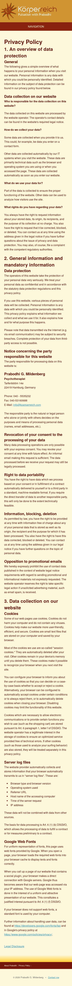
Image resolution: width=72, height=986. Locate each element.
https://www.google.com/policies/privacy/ (28, 934)
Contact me (53, 977)
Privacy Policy (24, 965)
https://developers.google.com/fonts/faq (37, 926)
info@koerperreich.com (27, 405)
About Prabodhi (10, 965)
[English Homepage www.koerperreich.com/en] (36, 11)
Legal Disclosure (14, 946)
